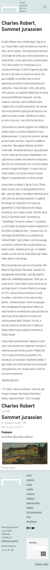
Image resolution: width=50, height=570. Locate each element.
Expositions (30, 479)
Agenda (29, 484)
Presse (29, 516)
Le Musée (30, 489)
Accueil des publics (33, 503)
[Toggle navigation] (44, 7)
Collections (30, 493)
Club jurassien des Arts (34, 512)
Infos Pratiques (32, 521)
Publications (31, 498)
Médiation (30, 507)
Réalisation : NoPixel (41, 564)
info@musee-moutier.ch (10, 540)
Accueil (29, 475)
